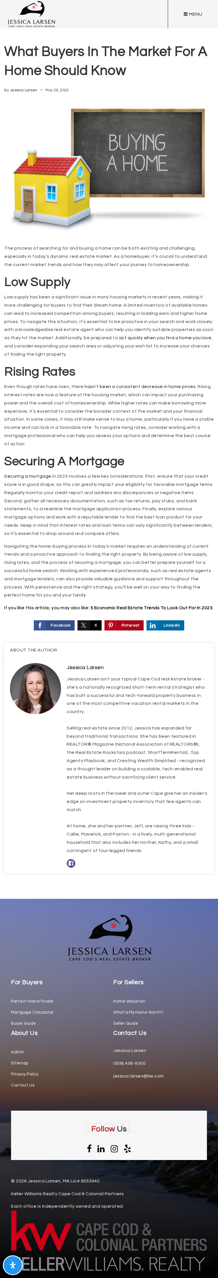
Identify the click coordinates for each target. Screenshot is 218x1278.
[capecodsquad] (31, 14)
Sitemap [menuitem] (19, 1063)
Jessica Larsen (23, 90)
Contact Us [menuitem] (22, 1085)
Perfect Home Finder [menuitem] (32, 1001)
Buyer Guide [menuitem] (23, 1023)
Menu (195, 14)
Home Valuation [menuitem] (129, 1001)
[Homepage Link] (109, 937)
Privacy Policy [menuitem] (24, 1074)
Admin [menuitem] (17, 1052)
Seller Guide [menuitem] (125, 1023)
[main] (109, 449)
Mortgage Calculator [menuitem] (32, 1012)
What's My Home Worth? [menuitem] (138, 1012)
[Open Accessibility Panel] (13, 1265)
